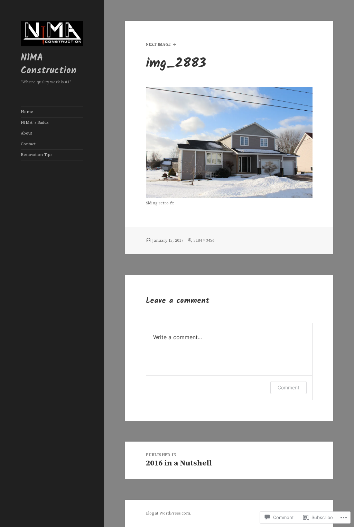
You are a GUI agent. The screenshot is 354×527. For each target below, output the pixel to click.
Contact (28, 144)
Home (27, 111)
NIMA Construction (48, 64)
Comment (288, 387)
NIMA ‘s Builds (34, 122)
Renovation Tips (36, 154)
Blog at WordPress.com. (168, 513)
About (26, 133)
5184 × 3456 (204, 240)
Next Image (158, 44)
